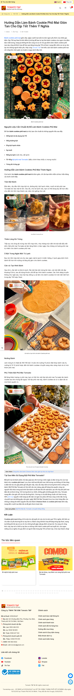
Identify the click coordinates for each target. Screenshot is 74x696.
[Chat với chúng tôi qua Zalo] (70, 682)
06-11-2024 (25, 32)
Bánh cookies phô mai (12, 38)
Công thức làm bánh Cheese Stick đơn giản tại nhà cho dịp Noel (33, 471)
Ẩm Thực (15, 32)
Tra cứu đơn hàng (9, 2)
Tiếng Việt (69, 2)
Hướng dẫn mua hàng (45, 629)
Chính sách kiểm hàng (46, 639)
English (59, 2)
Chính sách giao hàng (46, 619)
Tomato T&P (36, 47)
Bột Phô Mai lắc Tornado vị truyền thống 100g (30, 509)
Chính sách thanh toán (46, 622)
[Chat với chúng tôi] (70, 676)
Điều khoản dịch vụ (45, 636)
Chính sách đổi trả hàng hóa (48, 626)
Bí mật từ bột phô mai (10, 572)
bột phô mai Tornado (20, 159)
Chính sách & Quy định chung (48, 632)
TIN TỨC (15, 14)
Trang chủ (7, 14)
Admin (8, 32)
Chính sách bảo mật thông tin (48, 616)
